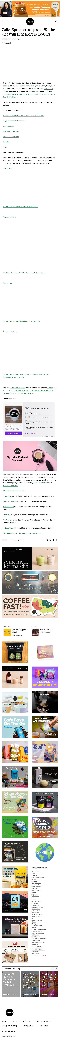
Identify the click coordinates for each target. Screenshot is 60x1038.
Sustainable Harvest (10, 97)
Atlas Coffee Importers (38, 877)
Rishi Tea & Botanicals (38, 942)
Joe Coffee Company (38, 907)
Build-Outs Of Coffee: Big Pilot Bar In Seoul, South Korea (24, 273)
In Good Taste (8, 528)
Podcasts (4, 39)
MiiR (33, 918)
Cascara (6, 515)
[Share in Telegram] (53, 540)
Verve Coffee (35, 951)
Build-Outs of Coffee (17, 388)
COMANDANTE (36, 890)
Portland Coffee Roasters (39, 938)
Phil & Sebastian (36, 937)
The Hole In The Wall (11, 131)
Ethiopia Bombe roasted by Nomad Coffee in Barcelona (23, 115)
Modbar (34, 922)
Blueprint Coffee (36, 883)
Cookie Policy (43, 1026)
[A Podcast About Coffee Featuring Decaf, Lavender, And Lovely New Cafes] (49, 984)
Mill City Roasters (37, 920)
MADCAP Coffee (37, 914)
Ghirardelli (35, 903)
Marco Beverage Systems (37, 94)
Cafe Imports (35, 885)
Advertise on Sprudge (44, 1021)
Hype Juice (7, 496)
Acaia (33, 873)
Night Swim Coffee (37, 925)
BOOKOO (34, 881)
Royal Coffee (35, 944)
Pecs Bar (6, 142)
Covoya (34, 892)
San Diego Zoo (8, 126)
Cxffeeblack (35, 896)
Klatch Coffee (36, 909)
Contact (14, 1021)
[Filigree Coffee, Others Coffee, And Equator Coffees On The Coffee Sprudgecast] (30, 984)
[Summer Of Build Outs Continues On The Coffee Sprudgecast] (11, 984)
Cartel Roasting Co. (37, 886)
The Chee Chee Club (11, 137)
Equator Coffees (36, 901)
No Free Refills (8, 520)
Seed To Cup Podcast (11, 501)
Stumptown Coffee (37, 948)
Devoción (34, 898)
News (14, 635)
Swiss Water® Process (38, 950)
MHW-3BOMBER (37, 916)
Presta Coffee (36, 940)
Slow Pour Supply (37, 946)
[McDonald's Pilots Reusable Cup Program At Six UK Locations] (16, 631)
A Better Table (8, 507)
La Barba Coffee (36, 911)
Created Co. (35, 894)
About (4, 1021)
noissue (34, 927)
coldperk (34, 888)
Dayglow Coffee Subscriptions (14, 121)
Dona (50, 94)
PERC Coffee (35, 935)
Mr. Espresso (35, 924)
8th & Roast (35, 872)
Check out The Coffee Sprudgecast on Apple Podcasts (23, 474)
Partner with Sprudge (38, 955)
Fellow (33, 91)
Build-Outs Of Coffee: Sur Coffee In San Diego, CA (21, 321)
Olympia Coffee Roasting (39, 929)
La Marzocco (18, 390)
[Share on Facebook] (47, 540)
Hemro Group (36, 905)
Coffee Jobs (26, 1021)
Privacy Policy (28, 1026)
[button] (3, 22)
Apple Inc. (35, 875)
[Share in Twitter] (50, 540)
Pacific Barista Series (19, 94)
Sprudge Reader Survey (9, 1026)
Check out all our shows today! (14, 491)
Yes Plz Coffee (36, 953)
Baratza (34, 879)
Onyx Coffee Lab (37, 931)
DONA (33, 899)
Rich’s (5, 147)
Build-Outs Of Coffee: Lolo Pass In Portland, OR (20, 207)
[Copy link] (56, 540)
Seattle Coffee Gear (10, 486)
